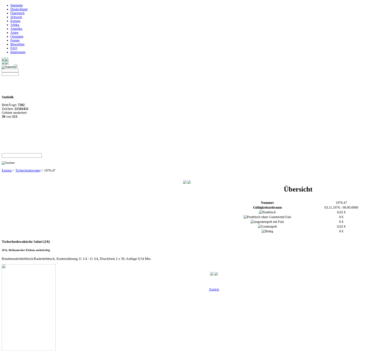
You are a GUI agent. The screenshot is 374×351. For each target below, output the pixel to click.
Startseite (16, 5)
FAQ (13, 48)
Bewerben (17, 44)
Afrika (14, 25)
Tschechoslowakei (27, 170)
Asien (14, 32)
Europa (15, 21)
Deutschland (18, 9)
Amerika (16, 29)
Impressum (17, 52)
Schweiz (16, 17)
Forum (14, 40)
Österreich (17, 13)
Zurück (214, 289)
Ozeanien (16, 36)
